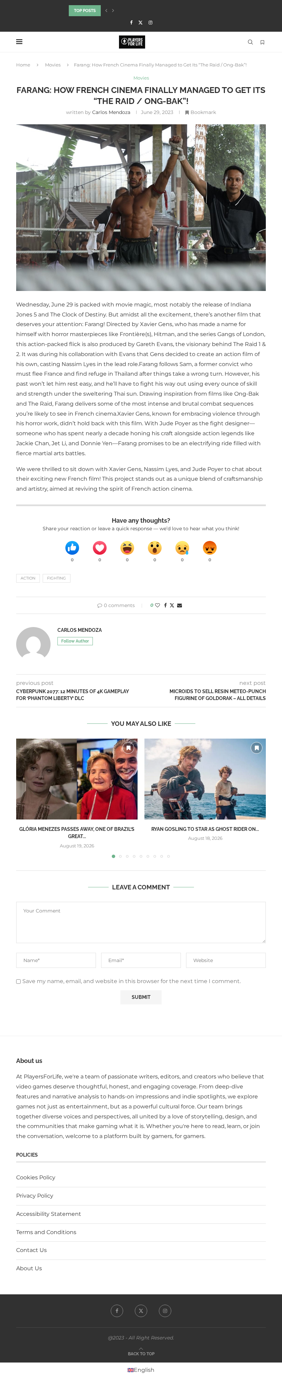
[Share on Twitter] (172, 605)
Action (28, 578)
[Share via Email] (179, 605)
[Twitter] (140, 22)
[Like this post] (157, 605)
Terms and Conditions (46, 1232)
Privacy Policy (34, 1195)
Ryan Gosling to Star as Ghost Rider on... (205, 829)
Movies (53, 64)
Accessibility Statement (48, 1214)
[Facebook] (131, 22)
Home (23, 64)
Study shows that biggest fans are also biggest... (125, 10)
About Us (29, 1268)
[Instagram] (150, 22)
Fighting (56, 578)
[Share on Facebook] (165, 605)
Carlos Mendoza (111, 112)
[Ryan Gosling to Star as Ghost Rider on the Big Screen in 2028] (205, 779)
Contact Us (31, 1250)
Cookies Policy (35, 1177)
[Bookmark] (262, 42)
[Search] (250, 42)
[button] (106, 10)
